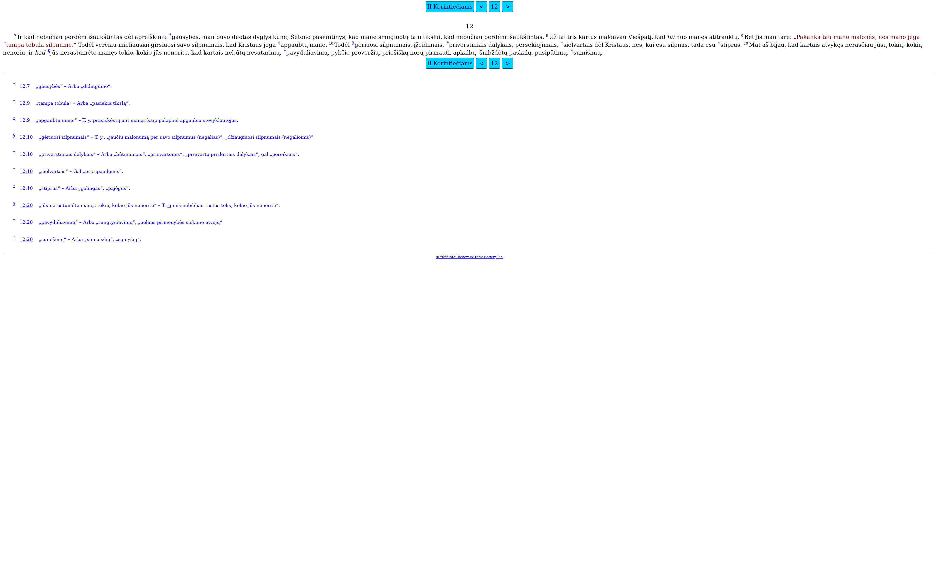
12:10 (26, 137)
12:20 (26, 205)
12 (494, 6)
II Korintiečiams (450, 6)
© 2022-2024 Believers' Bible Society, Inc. (469, 257)
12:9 (25, 103)
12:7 (25, 86)
